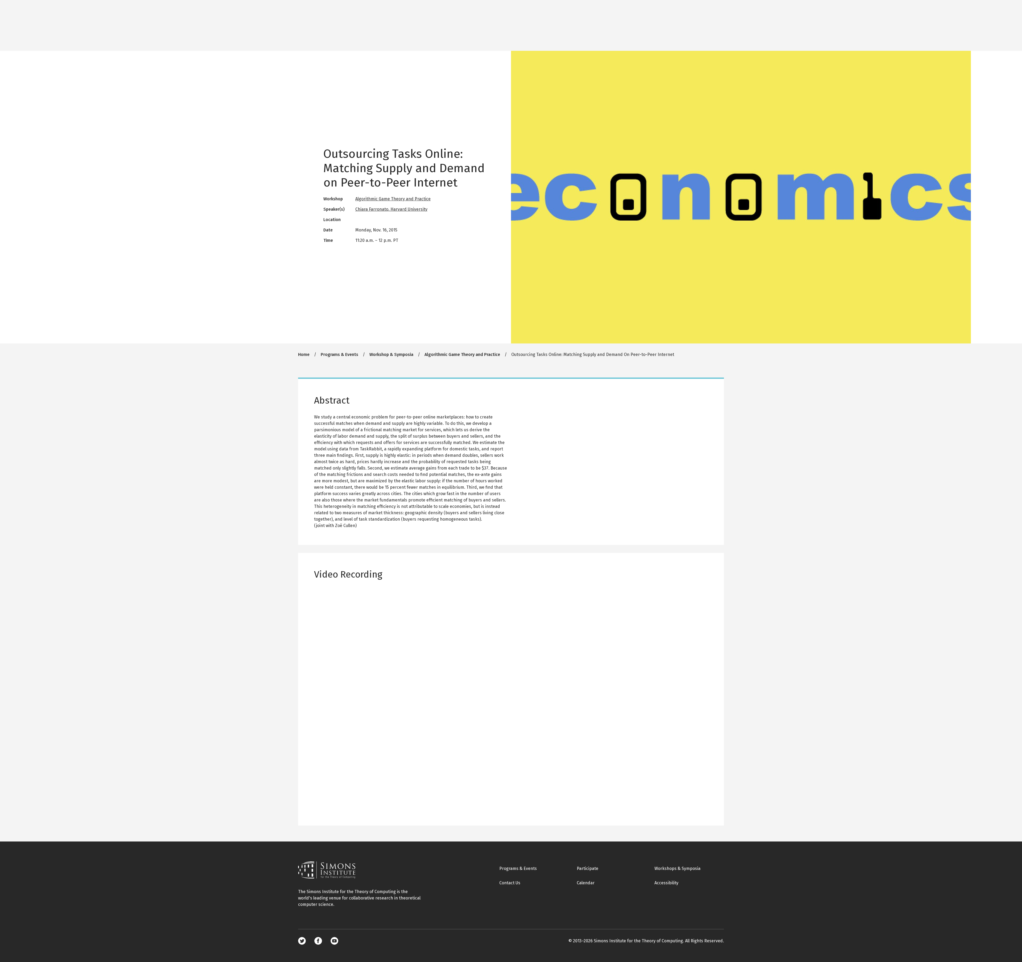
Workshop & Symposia (391, 354)
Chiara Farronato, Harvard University (391, 209)
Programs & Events (339, 354)
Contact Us (509, 882)
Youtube (334, 941)
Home (304, 354)
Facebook (318, 941)
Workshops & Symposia (677, 868)
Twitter (302, 941)
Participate (587, 868)
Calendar (586, 882)
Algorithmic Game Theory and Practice (393, 198)
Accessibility (666, 882)
